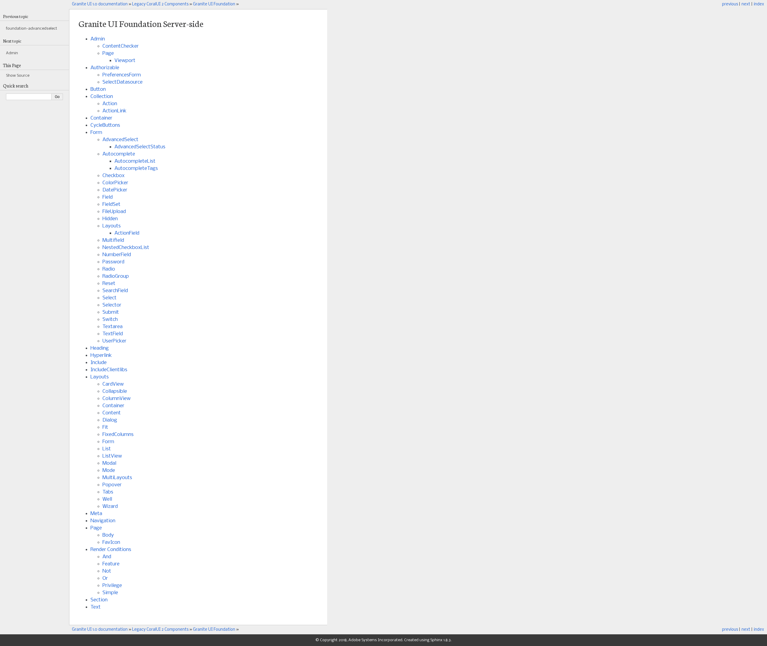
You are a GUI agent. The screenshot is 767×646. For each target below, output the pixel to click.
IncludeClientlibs (108, 370)
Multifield (113, 240)
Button (98, 89)
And (106, 557)
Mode (108, 470)
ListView (112, 456)
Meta (96, 514)
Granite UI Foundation (214, 4)
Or (105, 578)
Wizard (110, 506)
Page (108, 53)
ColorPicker (115, 183)
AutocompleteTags (136, 168)
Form (96, 132)
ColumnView (116, 399)
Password (113, 262)
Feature (111, 564)
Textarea (112, 327)
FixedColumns (118, 434)
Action (109, 104)
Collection (101, 96)
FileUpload (114, 212)
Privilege (112, 585)
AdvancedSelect (120, 140)
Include (98, 363)
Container (101, 118)
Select (109, 298)
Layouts (111, 226)
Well (107, 499)
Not (106, 571)
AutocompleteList (134, 161)
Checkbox (113, 176)
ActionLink (114, 111)
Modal (109, 463)
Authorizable (104, 68)
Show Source (17, 76)
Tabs (107, 492)
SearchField (115, 291)
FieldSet (111, 204)
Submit (110, 312)
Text (95, 607)
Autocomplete (118, 154)
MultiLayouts (117, 478)
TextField (112, 334)
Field (107, 197)
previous (730, 4)
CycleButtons (105, 125)
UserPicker (114, 341)
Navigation (102, 521)
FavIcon (111, 542)
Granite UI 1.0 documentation (100, 4)
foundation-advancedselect (31, 29)
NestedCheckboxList (125, 247)
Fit (105, 427)
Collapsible (114, 391)
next (746, 4)
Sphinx (436, 640)
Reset (108, 283)
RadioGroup (115, 276)
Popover (112, 485)
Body (108, 535)
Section (99, 600)
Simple (110, 593)
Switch (110, 319)
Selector (111, 305)
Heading (99, 348)
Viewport (124, 61)
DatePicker (114, 190)
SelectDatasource (122, 82)
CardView (113, 384)
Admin (97, 39)
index (759, 4)
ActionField (126, 233)
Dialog (109, 420)
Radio (108, 269)
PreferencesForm (121, 75)
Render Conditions (110, 550)
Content (111, 413)
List (106, 449)
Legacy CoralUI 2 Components (160, 4)
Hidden (110, 219)
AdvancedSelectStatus (139, 147)
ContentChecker (120, 46)
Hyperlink (101, 355)
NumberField (116, 255)
